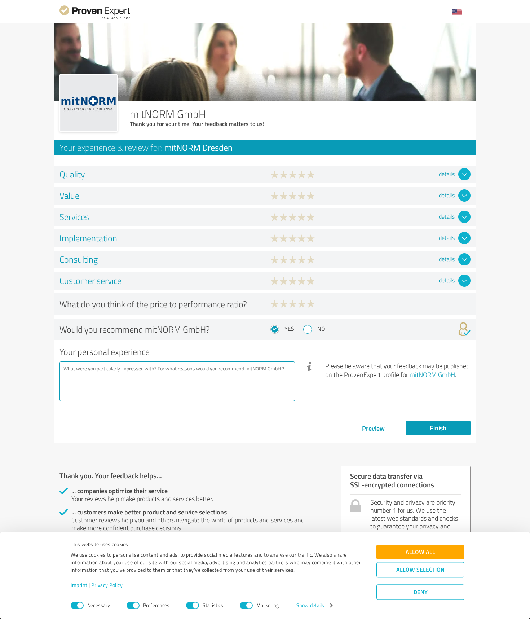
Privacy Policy (107, 585)
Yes (289, 329)
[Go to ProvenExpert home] (94, 18)
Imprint (79, 585)
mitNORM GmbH (432, 374)
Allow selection (420, 570)
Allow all (420, 552)
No (321, 329)
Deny (421, 592)
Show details (310, 605)
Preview (373, 428)
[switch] (133, 605)
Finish (438, 428)
